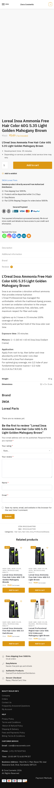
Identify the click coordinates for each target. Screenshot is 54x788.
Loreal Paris (12, 180)
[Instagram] (9, 236)
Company (6, 695)
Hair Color (25, 532)
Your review (7, 457)
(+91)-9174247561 (17, 751)
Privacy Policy (8, 719)
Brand (4, 260)
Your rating (7, 446)
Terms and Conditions (11, 722)
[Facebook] (14, 236)
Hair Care (17, 532)
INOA (4, 180)
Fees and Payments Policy (13, 732)
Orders (5, 699)
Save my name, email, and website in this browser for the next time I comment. (28, 508)
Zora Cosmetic (27, 4)
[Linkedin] (19, 236)
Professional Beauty (41, 532)
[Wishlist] (21, 548)
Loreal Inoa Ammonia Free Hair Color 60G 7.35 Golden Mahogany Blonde (14, 578)
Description (7, 248)
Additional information (12, 254)
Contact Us (6, 702)
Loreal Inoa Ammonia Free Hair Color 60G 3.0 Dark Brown (13, 630)
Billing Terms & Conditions (13, 736)
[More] (29, 236)
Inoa (32, 532)
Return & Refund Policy (12, 726)
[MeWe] (24, 236)
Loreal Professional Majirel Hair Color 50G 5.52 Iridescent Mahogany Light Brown (39, 632)
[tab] (27, 248)
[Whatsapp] (4, 236)
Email (5, 495)
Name (5, 483)
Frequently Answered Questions (16, 706)
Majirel (32, 624)
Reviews (7, 266)
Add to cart (33, 165)
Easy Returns (10, 197)
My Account (7, 709)
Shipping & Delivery (10, 729)
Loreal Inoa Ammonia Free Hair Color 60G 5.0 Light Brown (39, 577)
